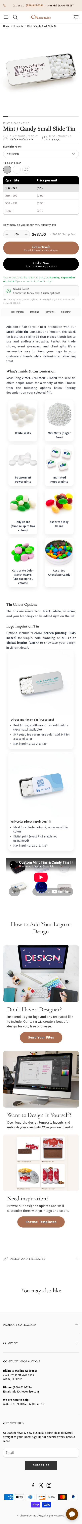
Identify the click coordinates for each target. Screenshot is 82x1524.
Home (6, 26)
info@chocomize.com (25, 1391)
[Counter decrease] (7, 234)
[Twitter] (41, 1485)
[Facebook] (33, 1485)
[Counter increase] (26, 234)
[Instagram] (49, 1485)
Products (18, 26)
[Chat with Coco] (72, 1514)
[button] (6, 17)
